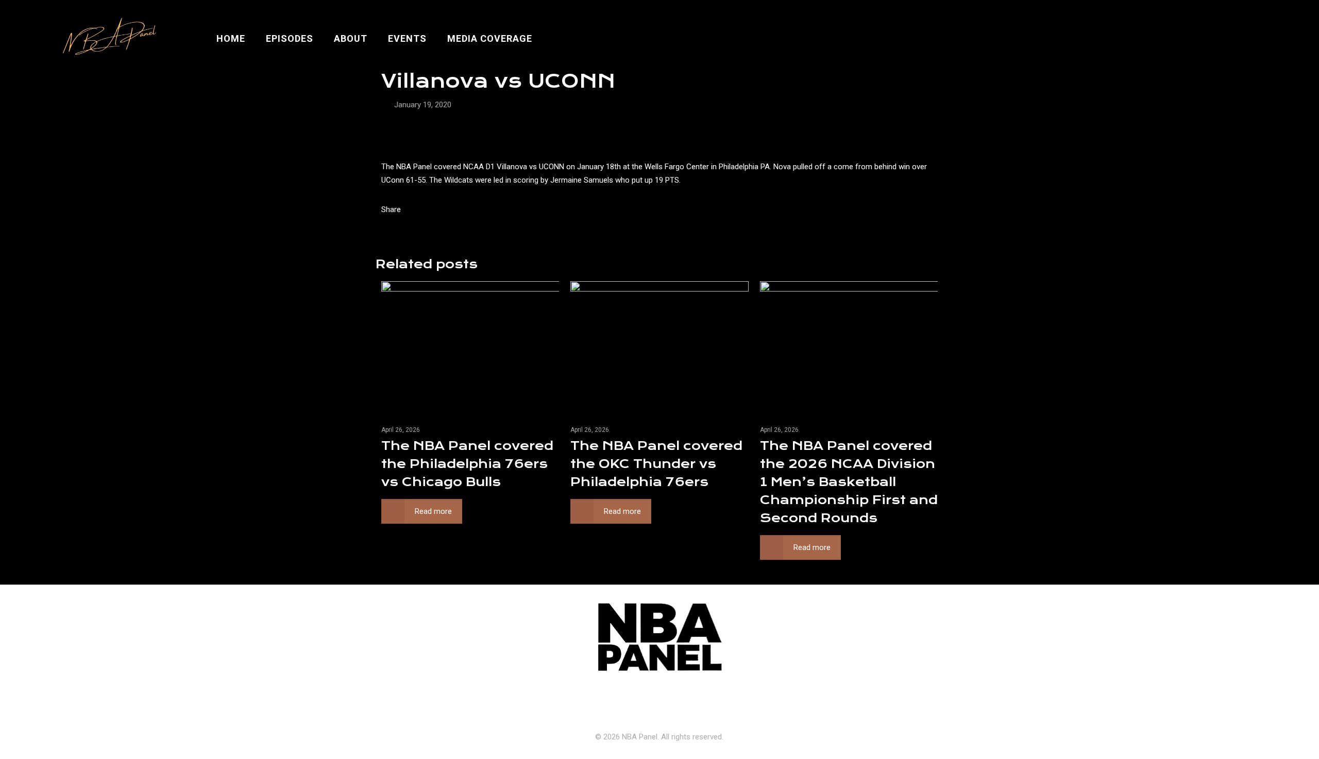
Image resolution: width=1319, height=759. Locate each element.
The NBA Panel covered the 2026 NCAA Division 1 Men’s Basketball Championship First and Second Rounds (849, 482)
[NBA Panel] (107, 38)
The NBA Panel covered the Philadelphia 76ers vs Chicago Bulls (467, 464)
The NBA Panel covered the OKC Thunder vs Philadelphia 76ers (656, 464)
